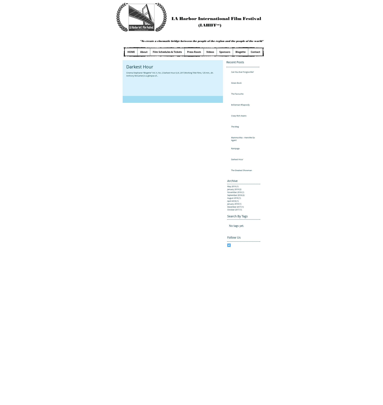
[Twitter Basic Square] (229, 245)
